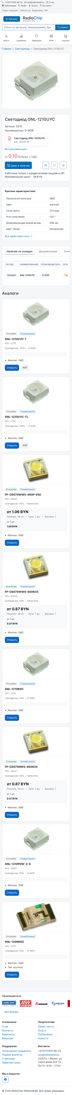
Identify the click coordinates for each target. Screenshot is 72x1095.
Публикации (10, 6)
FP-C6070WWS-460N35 (21, 591)
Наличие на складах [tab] (19, 251)
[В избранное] (54, 165)
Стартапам (8, 1058)
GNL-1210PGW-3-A (18, 864)
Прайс (24, 6)
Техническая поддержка (16, 1050)
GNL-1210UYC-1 (15, 339)
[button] (6, 36)
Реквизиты (8, 1034)
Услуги (34, 6)
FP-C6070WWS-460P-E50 (23, 494)
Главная (6, 48)
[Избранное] (36, 36)
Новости (43, 1038)
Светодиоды (22, 48)
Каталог (13, 19)
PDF (25, 367)
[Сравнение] (21, 36)
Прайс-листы (46, 1026)
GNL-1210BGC (14, 689)
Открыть (12, 367)
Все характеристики (17, 236)
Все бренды (11, 1011)
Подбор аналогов (12, 1054)
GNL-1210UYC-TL (16, 416)
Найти (64, 27)
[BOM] (51, 36)
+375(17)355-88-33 (13, 2)
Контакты (46, 6)
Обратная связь (11, 1062)
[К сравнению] (63, 165)
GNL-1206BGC (14, 941)
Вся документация (16, 149)
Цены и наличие (20, 165)
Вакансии (7, 1038)
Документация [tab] (48, 251)
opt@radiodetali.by (35, 2)
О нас (51, 2)
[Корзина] (66, 36)
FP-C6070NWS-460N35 (21, 766)
